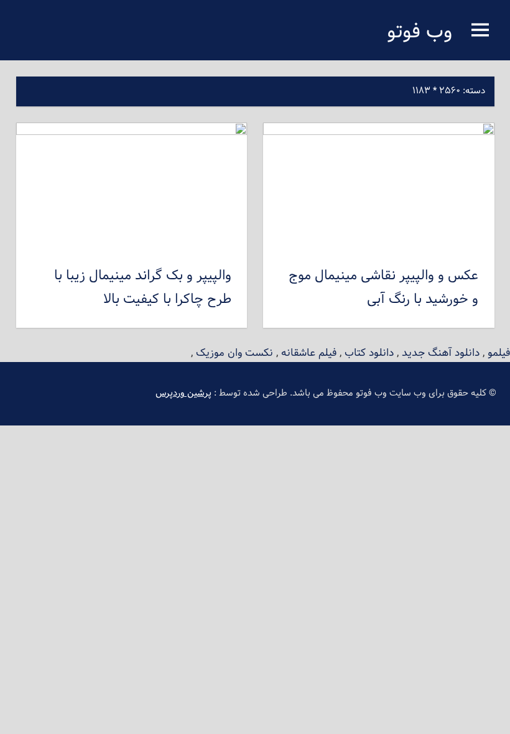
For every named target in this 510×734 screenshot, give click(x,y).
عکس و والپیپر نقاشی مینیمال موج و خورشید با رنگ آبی (383, 288)
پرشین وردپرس (183, 393)
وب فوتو (419, 32)
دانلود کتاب (369, 353)
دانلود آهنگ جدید (441, 353)
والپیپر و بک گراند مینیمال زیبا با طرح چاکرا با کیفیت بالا (142, 288)
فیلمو (499, 353)
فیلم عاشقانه (308, 353)
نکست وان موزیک (234, 353)
